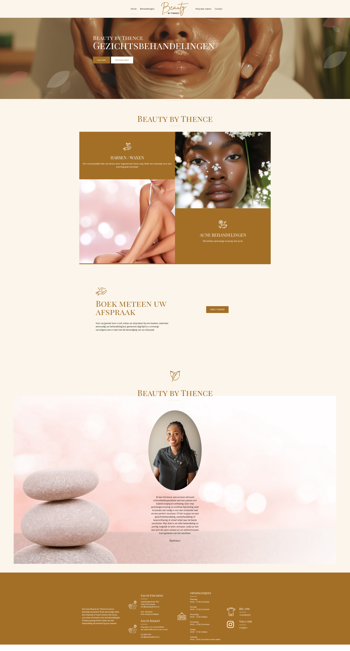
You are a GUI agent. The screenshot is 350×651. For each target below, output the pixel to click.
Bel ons (244, 609)
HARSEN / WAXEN (127, 157)
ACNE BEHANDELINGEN (223, 235)
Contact (218, 9)
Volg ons (245, 621)
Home (134, 9)
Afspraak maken (203, 9)
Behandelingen (147, 9)
